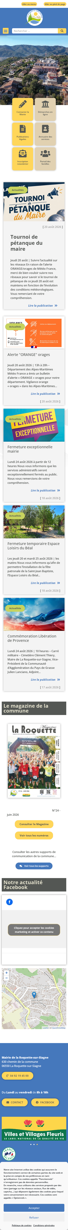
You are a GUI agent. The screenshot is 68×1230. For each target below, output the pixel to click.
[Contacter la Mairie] (23, 104)
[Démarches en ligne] (45, 104)
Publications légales (23, 138)
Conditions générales (44, 1225)
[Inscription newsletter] (23, 153)
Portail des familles (45, 162)
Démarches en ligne (45, 113)
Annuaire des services (45, 138)
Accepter (34, 1208)
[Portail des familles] (45, 153)
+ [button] (6, 973)
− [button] (6, 978)
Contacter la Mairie (23, 113)
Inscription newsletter (22, 162)
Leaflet (45, 1027)
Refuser (34, 1217)
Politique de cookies (22, 1225)
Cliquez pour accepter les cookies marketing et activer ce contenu (34, 929)
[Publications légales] (23, 129)
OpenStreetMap (58, 1027)
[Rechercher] (62, 30)
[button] (6, 31)
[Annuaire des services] (45, 129)
